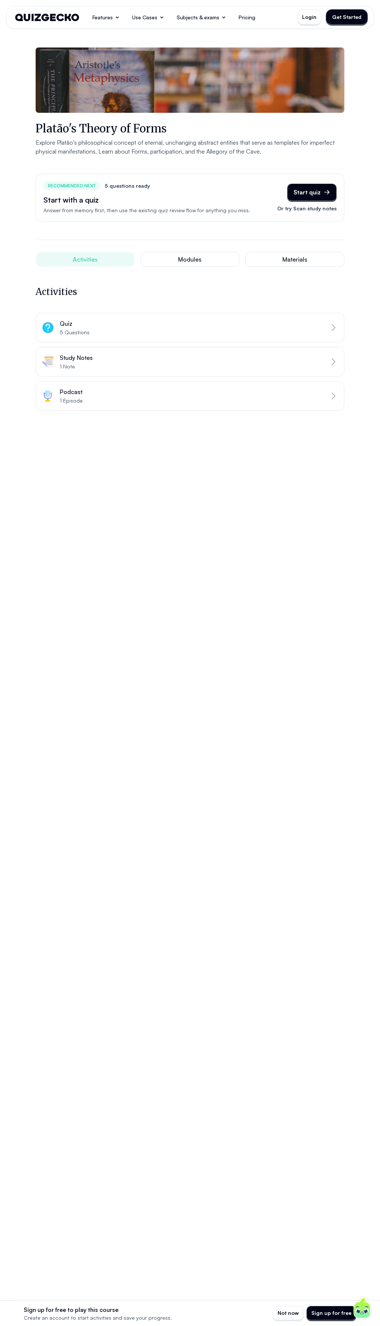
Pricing (247, 17)
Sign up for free (331, 1313)
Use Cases (144, 17)
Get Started (346, 17)
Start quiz (307, 192)
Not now (288, 1313)
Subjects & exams (198, 17)
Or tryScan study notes (307, 208)
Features (102, 17)
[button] (190, 327)
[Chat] (362, 1308)
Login (309, 17)
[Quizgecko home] (47, 17)
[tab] (85, 259)
